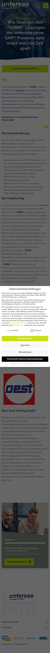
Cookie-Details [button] (14, 364)
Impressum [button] (37, 364)
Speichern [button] (25, 345)
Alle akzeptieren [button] (25, 339)
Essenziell (14, 330)
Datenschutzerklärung (18, 323)
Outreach (37, 330)
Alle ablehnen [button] (25, 352)
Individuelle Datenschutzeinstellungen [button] (25, 359)
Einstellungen (18, 325)
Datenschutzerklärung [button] (26, 364)
